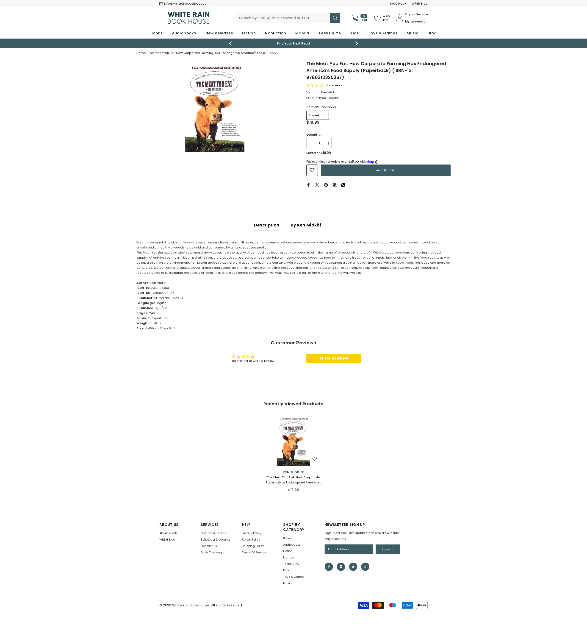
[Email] (334, 185)
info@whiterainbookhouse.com (187, 4)
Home (141, 53)
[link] (312, 170)
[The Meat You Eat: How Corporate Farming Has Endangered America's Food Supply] (293, 440)
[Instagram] (341, 566)
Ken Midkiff (329, 92)
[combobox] (282, 18)
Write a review (333, 358)
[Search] (287, 18)
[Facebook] (308, 185)
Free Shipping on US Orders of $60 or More (293, 43)
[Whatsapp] (343, 185)
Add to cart (386, 170)
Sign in (408, 16)
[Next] (357, 43)
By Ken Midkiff (306, 225)
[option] (294, 43)
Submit (388, 549)
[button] (315, 85)
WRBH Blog (420, 4)
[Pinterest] (326, 185)
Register (422, 15)
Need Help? (398, 4)
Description (266, 225)
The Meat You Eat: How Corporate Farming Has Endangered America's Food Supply (293, 480)
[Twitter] (317, 185)
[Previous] (231, 43)
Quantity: (313, 134)
